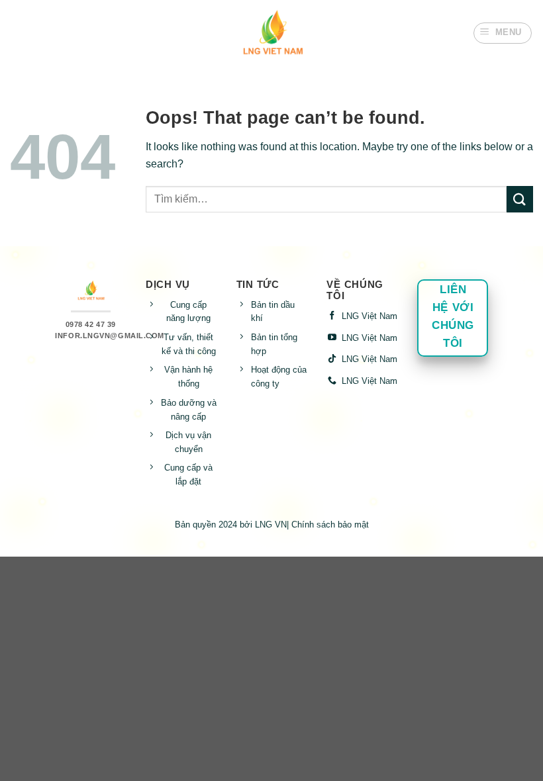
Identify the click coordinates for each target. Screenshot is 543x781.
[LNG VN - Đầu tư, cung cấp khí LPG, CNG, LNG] (271, 32)
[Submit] (520, 199)
